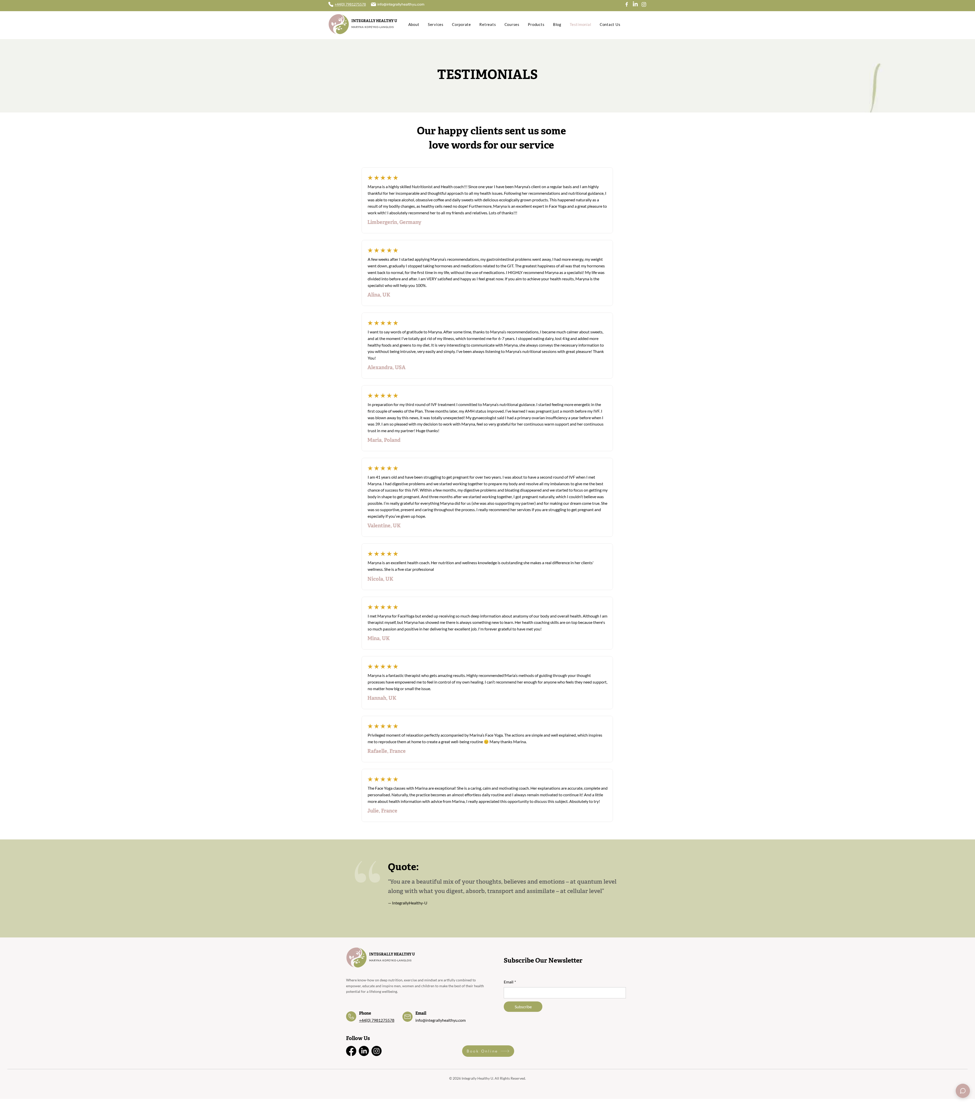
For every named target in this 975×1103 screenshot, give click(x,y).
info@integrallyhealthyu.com (440, 1020)
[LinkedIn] (635, 4)
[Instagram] (644, 4)
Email (510, 981)
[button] (963, 1091)
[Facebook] (627, 4)
